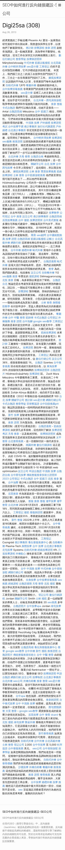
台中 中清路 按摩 (30, 568)
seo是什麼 (32, 66)
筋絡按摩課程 (48, 332)
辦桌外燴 (30, 722)
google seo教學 (42, 321)
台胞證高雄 (15, 111)
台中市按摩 (39, 744)
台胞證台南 (37, 156)
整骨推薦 (45, 774)
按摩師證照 (49, 673)
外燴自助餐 (29, 680)
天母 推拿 (13, 433)
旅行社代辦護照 (46, 126)
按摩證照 (28, 347)
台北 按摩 (49, 163)
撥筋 (26, 512)
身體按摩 (27, 546)
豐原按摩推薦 (48, 171)
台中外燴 (16, 250)
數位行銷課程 (44, 444)
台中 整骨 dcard (48, 714)
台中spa (20, 695)
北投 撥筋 (49, 583)
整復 (30, 501)
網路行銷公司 (53, 400)
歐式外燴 (37, 250)
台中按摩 (36, 782)
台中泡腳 (27, 321)
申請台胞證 (35, 471)
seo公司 (18, 680)
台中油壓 (13, 482)
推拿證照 (17, 141)
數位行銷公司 (43, 358)
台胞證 (39, 362)
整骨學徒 (21, 59)
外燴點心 (21, 553)
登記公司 (43, 594)
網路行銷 (16, 242)
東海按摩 (52, 366)
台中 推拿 (16, 216)
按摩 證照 (11, 238)
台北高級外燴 (52, 740)
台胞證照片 (19, 606)
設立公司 (27, 216)
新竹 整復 (17, 519)
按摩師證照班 (34, 59)
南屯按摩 (56, 606)
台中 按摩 (37, 546)
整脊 (51, 268)
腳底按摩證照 (20, 171)
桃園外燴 (31, 444)
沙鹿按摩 (23, 767)
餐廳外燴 (31, 85)
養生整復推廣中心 (38, 542)
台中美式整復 (51, 220)
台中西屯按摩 (18, 474)
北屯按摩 (7, 549)
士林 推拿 (34, 171)
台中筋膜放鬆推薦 (35, 175)
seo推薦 (52, 602)
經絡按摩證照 (45, 549)
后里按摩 (33, 714)
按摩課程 (57, 137)
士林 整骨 (18, 175)
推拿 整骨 (42, 680)
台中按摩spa (34, 606)
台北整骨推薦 (15, 441)
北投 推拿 (7, 280)
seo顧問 (41, 235)
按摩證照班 (36, 220)
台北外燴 (38, 100)
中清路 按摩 (32, 122)
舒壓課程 (39, 47)
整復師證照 (36, 512)
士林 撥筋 (41, 598)
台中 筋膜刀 (41, 111)
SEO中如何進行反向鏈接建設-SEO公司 (32, 9)
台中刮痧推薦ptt (49, 403)
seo (20, 789)
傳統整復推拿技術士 (24, 654)
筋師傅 (29, 317)
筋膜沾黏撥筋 (42, 62)
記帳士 (50, 238)
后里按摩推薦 (10, 220)
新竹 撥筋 (41, 651)
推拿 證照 (50, 47)
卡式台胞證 (8, 107)
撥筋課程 (34, 276)
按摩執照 (37, 677)
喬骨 (33, 235)
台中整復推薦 (15, 748)
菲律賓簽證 (33, 403)
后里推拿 (13, 493)
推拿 (15, 276)
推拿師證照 (52, 699)
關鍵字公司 (37, 163)
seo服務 (7, 141)
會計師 (29, 47)
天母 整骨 (24, 156)
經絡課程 (13, 583)
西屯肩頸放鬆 (53, 100)
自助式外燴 (12, 85)
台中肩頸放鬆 (50, 748)
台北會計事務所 (17, 130)
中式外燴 (29, 62)
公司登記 (52, 317)
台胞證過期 (50, 261)
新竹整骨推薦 (46, 733)
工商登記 (44, 66)
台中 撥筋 (23, 220)
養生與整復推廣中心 (45, 647)
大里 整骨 (11, 710)
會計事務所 (30, 126)
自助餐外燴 (48, 272)
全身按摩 (31, 579)
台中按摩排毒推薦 (12, 89)
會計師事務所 (40, 216)
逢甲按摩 (51, 501)
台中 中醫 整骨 (16, 317)
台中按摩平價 (15, 126)
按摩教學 (54, 212)
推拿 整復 (56, 104)
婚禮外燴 (27, 250)
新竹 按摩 (13, 414)
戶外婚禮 (45, 122)
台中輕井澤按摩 (17, 66)
